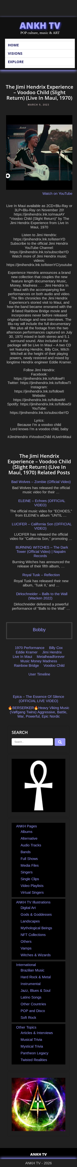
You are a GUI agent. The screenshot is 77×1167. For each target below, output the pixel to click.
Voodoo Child (54, 665)
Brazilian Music (32, 970)
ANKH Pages (26, 826)
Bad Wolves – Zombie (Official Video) (41, 482)
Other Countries (33, 1004)
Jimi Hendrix (52, 652)
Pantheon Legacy (34, 1053)
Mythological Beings (36, 928)
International (26, 965)
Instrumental (30, 984)
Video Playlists (32, 886)
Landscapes (30, 921)
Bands (26, 852)
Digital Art (28, 908)
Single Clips (30, 879)
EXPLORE (16, 61)
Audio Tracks (31, 845)
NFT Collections (33, 935)
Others (26, 941)
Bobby (39, 629)
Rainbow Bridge (26, 665)
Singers (27, 872)
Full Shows (29, 859)
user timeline (39, 674)
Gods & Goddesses (36, 914)
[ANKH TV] (38, 811)
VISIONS (15, 53)
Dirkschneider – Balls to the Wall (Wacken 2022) (41, 596)
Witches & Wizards (36, 955)
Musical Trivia (31, 1040)
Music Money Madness (38, 661)
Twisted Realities (34, 1060)
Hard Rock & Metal (36, 977)
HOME (13, 45)
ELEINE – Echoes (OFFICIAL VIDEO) (41, 503)
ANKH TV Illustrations (33, 902)
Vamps (26, 948)
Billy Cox (56, 648)
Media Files (30, 865)
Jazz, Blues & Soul (35, 990)
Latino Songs (31, 997)
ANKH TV (40, 25)
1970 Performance (29, 648)
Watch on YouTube (57, 193)
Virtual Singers (32, 892)
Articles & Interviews (37, 1033)
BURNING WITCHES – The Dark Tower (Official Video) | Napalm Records (42, 551)
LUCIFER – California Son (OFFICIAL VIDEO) (42, 526)
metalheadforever (51, 657)
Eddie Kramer (27, 652)
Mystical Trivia (32, 1046)
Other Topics (26, 1027)
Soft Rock (28, 1018)
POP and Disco (33, 1011)
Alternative (29, 838)
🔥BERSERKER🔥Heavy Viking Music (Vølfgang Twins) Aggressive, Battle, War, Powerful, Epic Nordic (38, 712)
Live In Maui (22, 657)
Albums (26, 832)
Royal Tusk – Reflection (41, 575)
